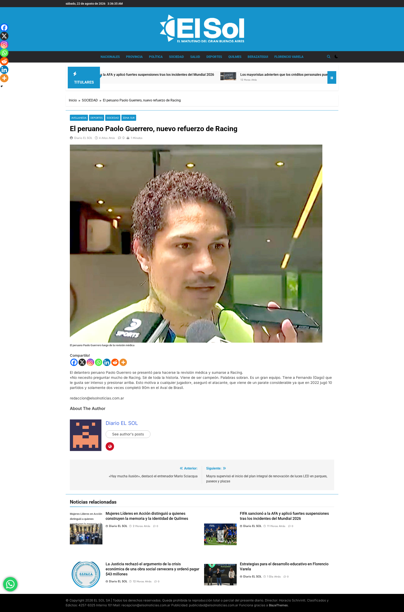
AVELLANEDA (78, 118)
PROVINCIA (134, 57)
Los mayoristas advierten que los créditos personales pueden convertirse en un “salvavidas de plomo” (281, 75)
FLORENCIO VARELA (288, 57)
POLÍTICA (156, 57)
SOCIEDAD (176, 57)
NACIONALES (110, 57)
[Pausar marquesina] (331, 77)
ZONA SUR (129, 118)
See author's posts (128, 434)
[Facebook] (74, 362)
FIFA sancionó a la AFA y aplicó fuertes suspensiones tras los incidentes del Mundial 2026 (109, 75)
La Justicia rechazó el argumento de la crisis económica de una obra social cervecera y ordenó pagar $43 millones (152, 569)
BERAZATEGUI (258, 57)
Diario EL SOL (83, 138)
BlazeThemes (278, 605)
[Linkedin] (106, 362)
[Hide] (1, 86)
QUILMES (234, 57)
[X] (82, 362)
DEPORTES (214, 57)
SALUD (195, 57)
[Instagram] (90, 362)
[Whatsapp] (98, 362)
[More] (123, 362)
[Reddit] (115, 362)
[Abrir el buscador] (328, 56)
